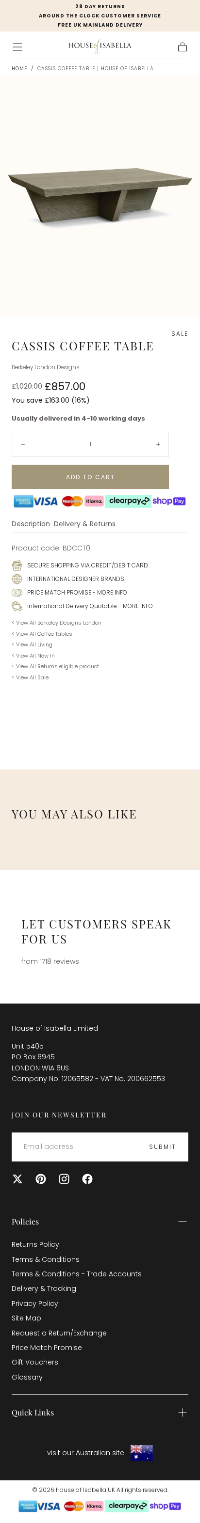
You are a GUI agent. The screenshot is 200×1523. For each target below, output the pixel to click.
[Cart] (182, 47)
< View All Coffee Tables (42, 634)
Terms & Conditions (46, 1259)
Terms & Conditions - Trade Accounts (77, 1274)
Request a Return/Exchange (59, 1333)
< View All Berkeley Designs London (56, 623)
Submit (162, 1147)
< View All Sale (30, 677)
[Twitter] (17, 1179)
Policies (25, 1221)
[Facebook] (87, 1179)
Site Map (26, 1318)
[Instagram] (64, 1179)
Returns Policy (35, 1244)
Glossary (27, 1377)
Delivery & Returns (85, 524)
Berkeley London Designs (46, 367)
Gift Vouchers (35, 1362)
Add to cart (90, 477)
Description (31, 524)
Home (19, 68)
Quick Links (33, 1412)
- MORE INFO (109, 592)
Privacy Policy (35, 1303)
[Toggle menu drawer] (17, 47)
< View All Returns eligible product (55, 666)
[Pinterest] (40, 1179)
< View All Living (32, 644)
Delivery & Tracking (44, 1288)
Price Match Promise (47, 1347)
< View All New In (33, 655)
